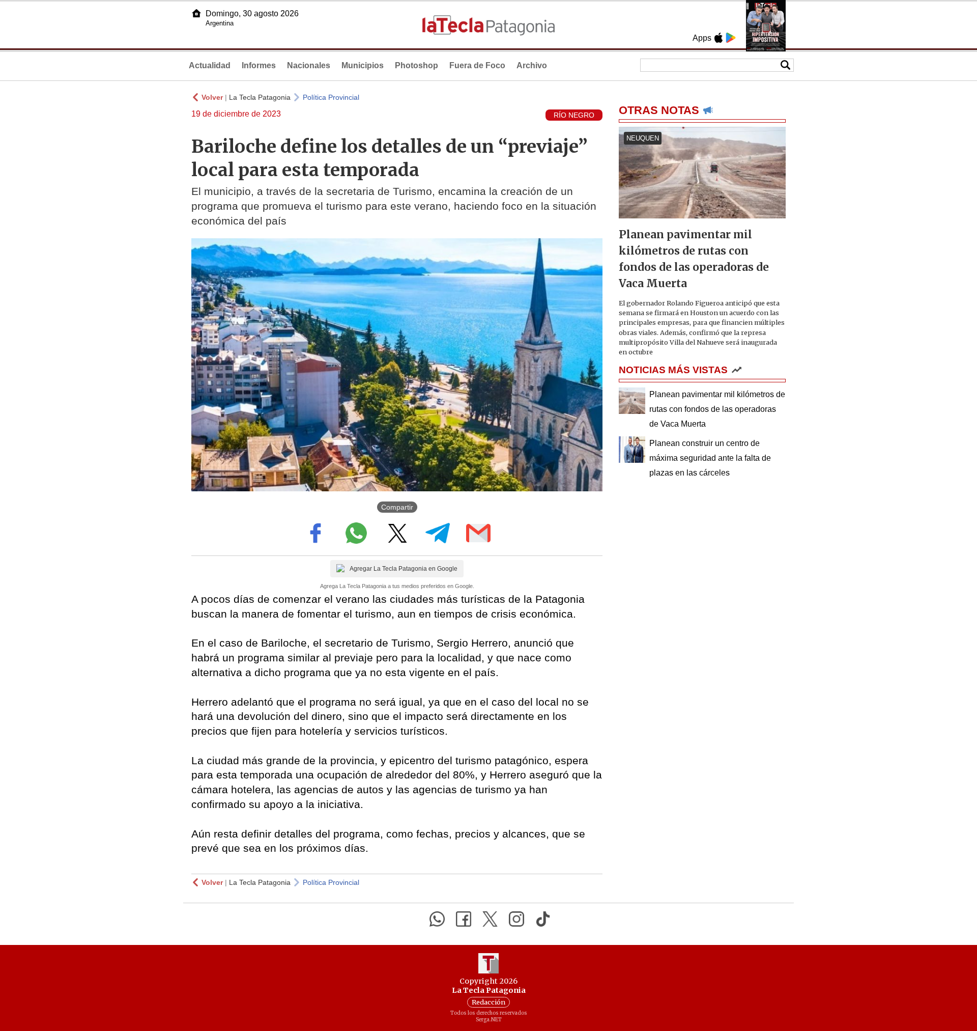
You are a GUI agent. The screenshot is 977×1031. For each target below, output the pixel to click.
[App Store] (718, 38)
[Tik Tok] (543, 919)
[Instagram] (516, 919)
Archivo (531, 65)
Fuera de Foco (477, 65)
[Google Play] (731, 38)
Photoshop (416, 65)
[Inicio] (196, 13)
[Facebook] (463, 919)
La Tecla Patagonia (260, 97)
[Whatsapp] (437, 919)
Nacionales (308, 65)
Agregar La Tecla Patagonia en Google (403, 568)
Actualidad (210, 65)
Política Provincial (331, 97)
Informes (259, 65)
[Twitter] (490, 919)
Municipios (362, 65)
